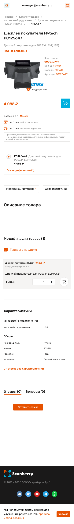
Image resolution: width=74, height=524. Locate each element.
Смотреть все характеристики (24, 368)
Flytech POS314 (13, 24)
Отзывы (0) (12, 391)
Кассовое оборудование (18, 20)
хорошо (63, 514)
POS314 (58, 70)
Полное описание (15, 50)
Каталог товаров (29, 16)
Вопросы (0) (35, 391)
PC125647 (40, 263)
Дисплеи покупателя (50, 20)
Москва (24, 116)
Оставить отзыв (28, 407)
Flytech (57, 65)
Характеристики (56, 188)
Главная (8, 16)
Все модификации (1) (20, 170)
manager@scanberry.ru (37, 5)
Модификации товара (21, 188)
